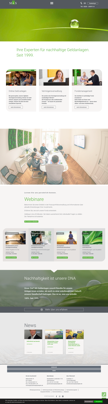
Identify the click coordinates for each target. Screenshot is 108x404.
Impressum (66, 391)
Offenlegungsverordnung (35, 389)
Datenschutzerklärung (57, 391)
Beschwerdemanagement (71, 389)
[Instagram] (59, 396)
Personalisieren (89, 401)
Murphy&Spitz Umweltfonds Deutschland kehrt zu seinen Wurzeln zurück (74, 343)
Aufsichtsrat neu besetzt (33, 341)
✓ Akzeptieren (98, 401)
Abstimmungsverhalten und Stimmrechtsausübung (53, 389)
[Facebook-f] (56, 396)
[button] (51, 3)
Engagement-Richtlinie (45, 391)
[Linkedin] (63, 396)
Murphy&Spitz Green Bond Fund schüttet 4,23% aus (52, 343)
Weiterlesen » (29, 344)
